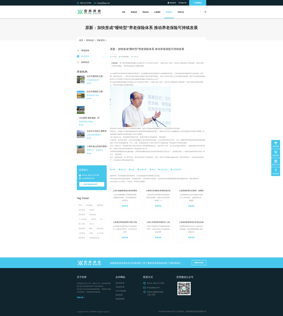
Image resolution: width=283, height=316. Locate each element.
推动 (153, 170)
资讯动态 (169, 12)
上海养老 (81, 233)
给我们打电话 (199, 263)
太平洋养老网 (121, 291)
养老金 (93, 219)
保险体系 (143, 170)
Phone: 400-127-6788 (90, 175)
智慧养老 (81, 228)
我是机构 (172, 3)
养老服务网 (120, 299)
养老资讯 (101, 40)
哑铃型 (123, 170)
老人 (101, 219)
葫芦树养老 (120, 283)
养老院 (91, 210)
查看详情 (125, 206)
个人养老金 (82, 219)
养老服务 (89, 205)
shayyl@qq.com (88, 178)
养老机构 (134, 12)
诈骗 (91, 233)
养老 (80, 205)
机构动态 (85, 62)
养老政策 (85, 50)
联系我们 (198, 3)
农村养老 (81, 238)
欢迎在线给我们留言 (90, 184)
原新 (114, 170)
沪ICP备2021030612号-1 (167, 311)
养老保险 (92, 214)
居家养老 (100, 205)
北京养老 (100, 233)
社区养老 (81, 210)
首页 (123, 12)
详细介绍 (80, 297)
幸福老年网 (120, 287)
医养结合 (100, 228)
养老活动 (145, 12)
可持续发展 (177, 170)
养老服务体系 (94, 238)
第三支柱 (81, 224)
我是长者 (183, 3)
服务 (91, 228)
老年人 (91, 224)
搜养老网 (119, 295)
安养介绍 (181, 12)
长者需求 (157, 12)
